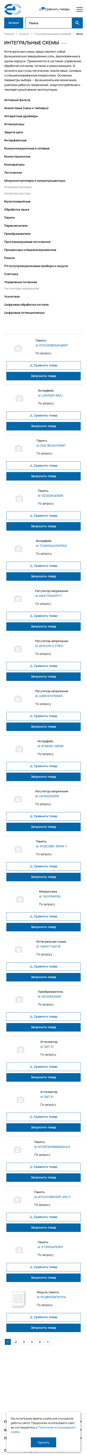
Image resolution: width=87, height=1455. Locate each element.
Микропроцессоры (17, 193)
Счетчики (11, 274)
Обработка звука (16, 209)
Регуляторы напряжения (21, 288)
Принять (43, 1442)
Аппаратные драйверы (21, 116)
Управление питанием (20, 282)
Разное (9, 258)
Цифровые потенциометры (24, 313)
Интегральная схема (51, 941)
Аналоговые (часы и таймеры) (26, 108)
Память (9, 217)
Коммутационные (17, 156)
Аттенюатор (48, 1042)
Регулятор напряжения (51, 591)
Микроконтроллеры (18, 187)
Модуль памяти (48, 1292)
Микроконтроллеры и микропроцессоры (34, 181)
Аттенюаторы (14, 124)
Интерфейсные (15, 140)
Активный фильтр (17, 100)
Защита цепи (13, 132)
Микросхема (48, 891)
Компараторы (14, 164)
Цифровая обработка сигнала (26, 304)
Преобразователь (50, 992)
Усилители (12, 296)
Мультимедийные (17, 201)
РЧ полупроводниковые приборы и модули (36, 266)
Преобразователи (17, 234)
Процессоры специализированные (30, 250)
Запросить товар (43, 376)
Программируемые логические (27, 242)
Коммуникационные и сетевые (26, 148)
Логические (13, 172)
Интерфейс (46, 390)
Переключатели (16, 226)
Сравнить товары (57, 9)
